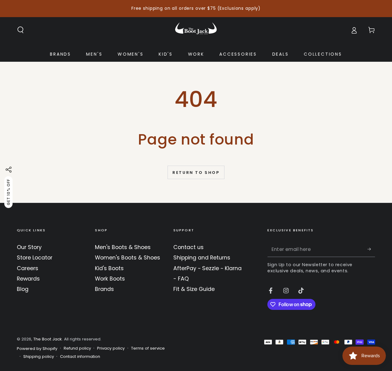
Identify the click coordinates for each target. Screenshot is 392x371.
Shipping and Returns (201, 257)
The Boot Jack (47, 339)
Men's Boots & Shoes (123, 247)
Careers (27, 268)
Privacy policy (111, 348)
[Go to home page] (196, 30)
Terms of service (148, 348)
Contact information (80, 356)
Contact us (188, 247)
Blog (22, 289)
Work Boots (110, 278)
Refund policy (77, 348)
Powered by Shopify (37, 348)
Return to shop (195, 172)
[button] (20, 30)
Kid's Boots (109, 268)
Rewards (28, 278)
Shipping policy (38, 356)
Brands (104, 289)
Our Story (29, 247)
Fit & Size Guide (194, 289)
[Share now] (8, 169)
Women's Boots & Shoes (127, 257)
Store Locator (34, 257)
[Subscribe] (371, 249)
